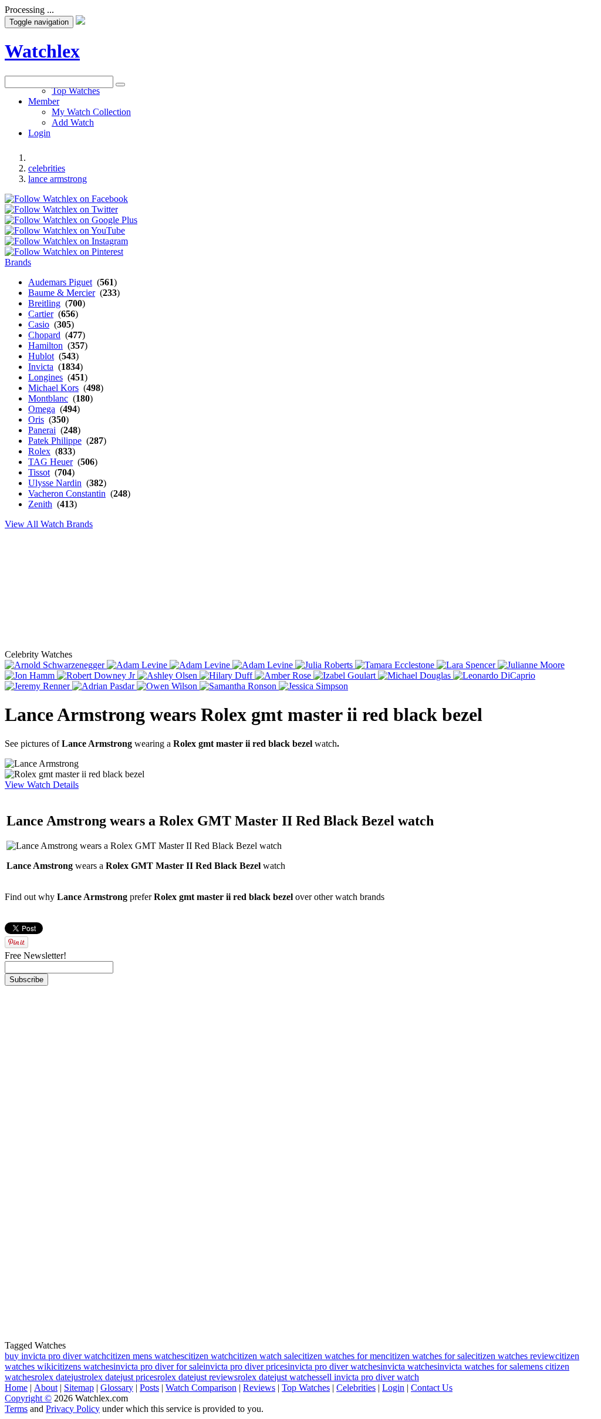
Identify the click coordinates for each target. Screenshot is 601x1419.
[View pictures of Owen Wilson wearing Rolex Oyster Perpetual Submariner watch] (168, 686)
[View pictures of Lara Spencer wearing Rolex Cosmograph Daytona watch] (467, 665)
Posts (149, 1388)
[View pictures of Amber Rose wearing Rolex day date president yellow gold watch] (284, 675)
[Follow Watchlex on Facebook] (66, 199)
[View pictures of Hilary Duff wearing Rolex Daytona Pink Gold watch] (227, 675)
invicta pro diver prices (245, 1366)
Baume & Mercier (61, 293)
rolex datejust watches (278, 1377)
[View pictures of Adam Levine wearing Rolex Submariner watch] (263, 665)
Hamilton (45, 345)
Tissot (39, 472)
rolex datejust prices (120, 1377)
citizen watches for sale (428, 1356)
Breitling (44, 303)
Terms (16, 1409)
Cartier (40, 314)
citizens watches (83, 1366)
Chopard (44, 335)
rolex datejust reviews (197, 1377)
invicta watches (408, 1366)
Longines (45, 377)
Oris (36, 419)
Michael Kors (53, 388)
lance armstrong (57, 179)
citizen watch (208, 1356)
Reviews (259, 1388)
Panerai (42, 430)
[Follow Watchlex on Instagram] (66, 241)
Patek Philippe (55, 441)
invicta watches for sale (480, 1366)
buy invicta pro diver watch (55, 1356)
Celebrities (356, 1388)
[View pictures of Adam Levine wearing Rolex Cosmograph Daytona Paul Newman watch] (201, 665)
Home (16, 1388)
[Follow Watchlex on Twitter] (61, 209)
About (46, 1388)
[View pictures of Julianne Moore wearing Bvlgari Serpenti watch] (531, 665)
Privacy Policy (73, 1409)
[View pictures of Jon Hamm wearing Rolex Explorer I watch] (31, 675)
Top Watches (306, 1388)
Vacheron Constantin (67, 493)
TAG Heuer (50, 462)
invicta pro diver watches (334, 1366)
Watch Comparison (201, 1388)
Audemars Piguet (60, 282)
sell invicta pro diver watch (369, 1377)
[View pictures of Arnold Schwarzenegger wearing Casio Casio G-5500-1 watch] (56, 665)
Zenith (40, 504)
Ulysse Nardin (55, 483)
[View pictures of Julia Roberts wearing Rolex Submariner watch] (325, 665)
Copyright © (28, 1398)
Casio (38, 324)
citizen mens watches (145, 1356)
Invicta (40, 367)
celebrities (46, 168)
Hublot (41, 356)
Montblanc (48, 398)
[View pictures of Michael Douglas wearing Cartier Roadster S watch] (415, 675)
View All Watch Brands (49, 524)
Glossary (116, 1388)
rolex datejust (59, 1377)
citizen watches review (513, 1356)
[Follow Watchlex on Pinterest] (64, 252)
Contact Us (432, 1388)
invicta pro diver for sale (158, 1366)
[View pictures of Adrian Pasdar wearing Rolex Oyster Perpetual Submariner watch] (104, 686)
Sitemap (79, 1388)
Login (393, 1388)
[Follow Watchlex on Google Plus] (71, 220)
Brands (18, 262)
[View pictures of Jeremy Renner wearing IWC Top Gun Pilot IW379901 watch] (38, 686)
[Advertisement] (289, 114)
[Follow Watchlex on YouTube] (65, 230)
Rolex (39, 451)
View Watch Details (42, 785)
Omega (41, 409)
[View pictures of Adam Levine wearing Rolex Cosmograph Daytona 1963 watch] (138, 665)
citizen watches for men (342, 1356)
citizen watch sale (265, 1356)
